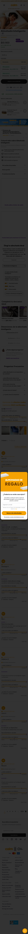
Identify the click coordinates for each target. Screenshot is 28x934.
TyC (16, 508)
